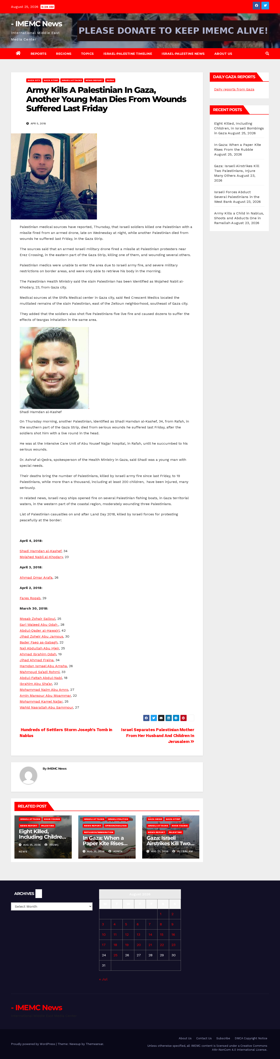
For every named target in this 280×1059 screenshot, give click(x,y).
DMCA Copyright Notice (251, 1038)
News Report (94, 80)
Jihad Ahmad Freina (37, 660)
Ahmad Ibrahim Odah (38, 654)
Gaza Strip (51, 80)
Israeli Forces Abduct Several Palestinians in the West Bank (236, 197)
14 (150, 934)
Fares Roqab (30, 598)
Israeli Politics (118, 819)
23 (173, 945)
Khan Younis (52, 819)
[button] (267, 53)
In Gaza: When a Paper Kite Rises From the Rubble (104, 843)
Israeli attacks (72, 80)
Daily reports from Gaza (234, 89)
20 (139, 945)
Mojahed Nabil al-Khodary (41, 557)
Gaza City (34, 80)
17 (104, 945)
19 (127, 945)
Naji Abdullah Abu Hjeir (39, 648)
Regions (64, 54)
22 (162, 945)
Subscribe (223, 1038)
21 (150, 945)
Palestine (47, 825)
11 (115, 934)
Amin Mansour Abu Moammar (45, 695)
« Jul (103, 979)
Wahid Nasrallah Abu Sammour (46, 707)
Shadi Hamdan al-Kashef (40, 551)
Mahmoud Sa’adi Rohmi (40, 672)
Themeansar (94, 1044)
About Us (223, 54)
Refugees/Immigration (98, 832)
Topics (87, 54)
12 (127, 934)
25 (115, 955)
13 (138, 934)
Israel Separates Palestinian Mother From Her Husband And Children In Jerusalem (157, 735)
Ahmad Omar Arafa (36, 577)
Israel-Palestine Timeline (127, 54)
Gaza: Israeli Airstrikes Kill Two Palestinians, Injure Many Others (236, 171)
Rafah (110, 80)
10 (104, 934)
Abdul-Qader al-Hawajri (40, 630)
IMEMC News (56, 769)
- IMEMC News (36, 23)
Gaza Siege (155, 819)
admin (117, 851)
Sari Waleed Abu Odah (39, 624)
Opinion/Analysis (116, 825)
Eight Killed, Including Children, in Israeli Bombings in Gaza (239, 128)
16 (173, 934)
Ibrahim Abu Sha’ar (36, 684)
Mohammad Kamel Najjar (41, 701)
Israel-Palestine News (183, 54)
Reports (39, 54)
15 (161, 934)
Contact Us (204, 1038)
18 (115, 945)
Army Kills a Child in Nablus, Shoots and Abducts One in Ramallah (239, 218)
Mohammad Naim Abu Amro (44, 690)
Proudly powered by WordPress (33, 1044)
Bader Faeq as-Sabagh (39, 642)
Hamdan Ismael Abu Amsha (43, 666)
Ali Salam (184, 851)
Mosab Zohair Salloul (37, 619)
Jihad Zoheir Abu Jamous (41, 636)
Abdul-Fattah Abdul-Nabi (41, 678)
